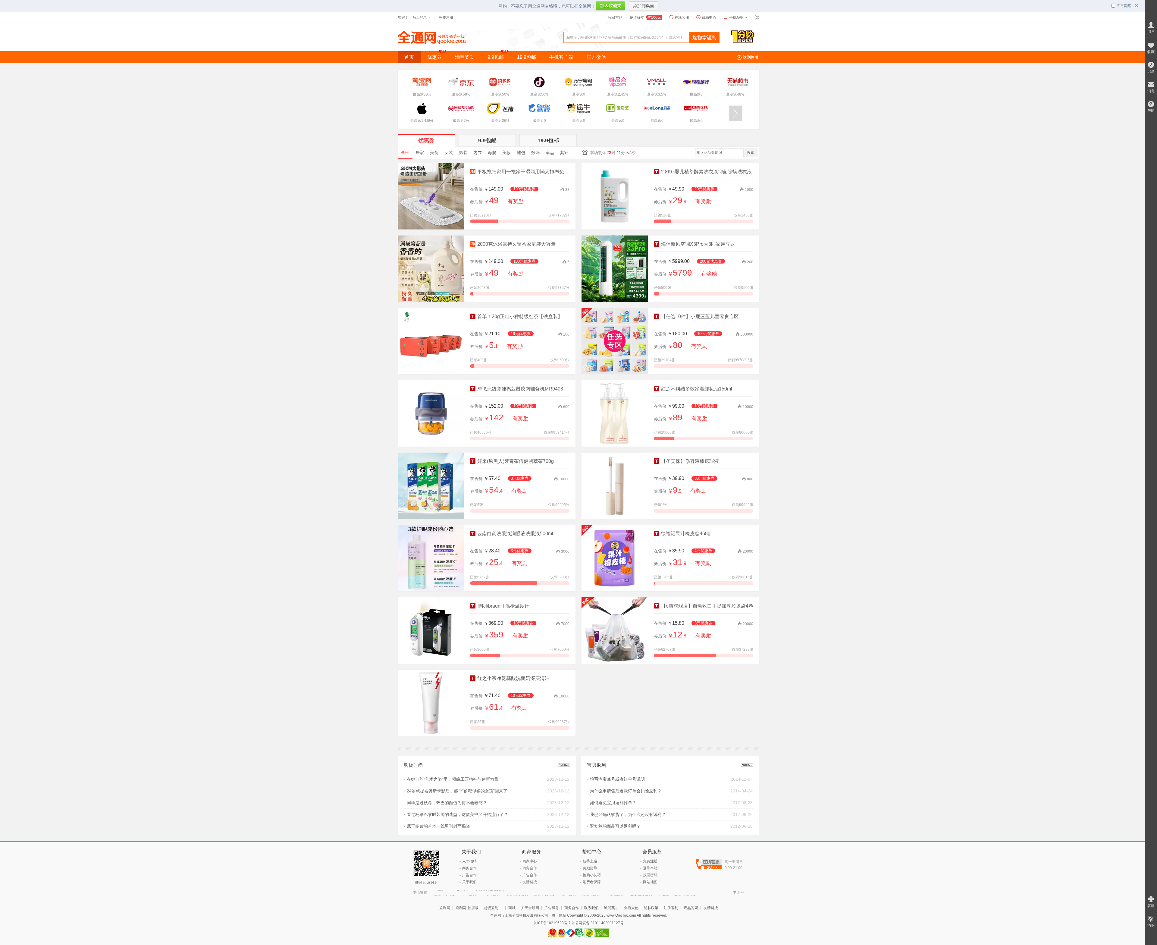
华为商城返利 (517, 892)
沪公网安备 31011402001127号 (598, 923)
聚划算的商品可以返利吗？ (615, 826)
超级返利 (491, 908)
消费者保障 (592, 882)
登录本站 (650, 868)
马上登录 (419, 17)
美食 (434, 152)
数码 (535, 152)
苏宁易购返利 (641, 892)
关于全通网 (530, 908)
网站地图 (650, 882)
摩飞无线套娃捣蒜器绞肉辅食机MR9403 (519, 388)
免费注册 (446, 17)
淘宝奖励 (464, 57)
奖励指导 (590, 868)
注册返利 (671, 908)
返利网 (444, 908)
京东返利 (469, 892)
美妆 (506, 152)
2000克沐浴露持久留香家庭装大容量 (516, 244)
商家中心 (529, 861)
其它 (564, 152)
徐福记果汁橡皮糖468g (685, 533)
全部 (405, 152)
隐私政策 (651, 908)
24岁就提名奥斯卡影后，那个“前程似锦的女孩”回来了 (457, 791)
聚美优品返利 (686, 892)
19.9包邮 (526, 57)
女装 (448, 152)
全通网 (663, 892)
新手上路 (590, 861)
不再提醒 (1124, 6)
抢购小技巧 (592, 875)
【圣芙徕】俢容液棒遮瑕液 (689, 461)
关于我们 (469, 882)
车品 (550, 152)
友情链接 (529, 882)
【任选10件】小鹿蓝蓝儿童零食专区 (699, 316)
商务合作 (469, 868)
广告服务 (551, 908)
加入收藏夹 (610, 6)
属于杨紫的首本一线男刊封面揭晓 (438, 826)
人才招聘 (469, 861)
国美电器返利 (545, 892)
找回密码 (650, 875)
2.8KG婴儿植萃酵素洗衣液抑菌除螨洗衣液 (706, 171)
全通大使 (631, 908)
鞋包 (521, 152)
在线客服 (682, 17)
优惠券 (434, 57)
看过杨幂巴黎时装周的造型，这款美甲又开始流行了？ (457, 814)
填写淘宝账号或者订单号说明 (617, 779)
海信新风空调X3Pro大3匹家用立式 (697, 244)
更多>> (564, 764)
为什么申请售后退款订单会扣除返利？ (626, 791)
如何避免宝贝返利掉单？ (613, 802)
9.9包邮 (496, 57)
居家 (419, 152)
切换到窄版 (756, 17)
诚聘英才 (611, 908)
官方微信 (596, 57)
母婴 (492, 152)
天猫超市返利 (445, 892)
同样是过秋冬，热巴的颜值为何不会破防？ (447, 802)
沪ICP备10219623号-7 (552, 923)
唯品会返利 (591, 892)
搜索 (750, 152)
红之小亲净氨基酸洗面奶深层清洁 (513, 678)
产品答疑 (691, 908)
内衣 (477, 152)
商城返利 (569, 892)
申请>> (738, 892)
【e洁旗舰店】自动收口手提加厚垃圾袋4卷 (706, 605)
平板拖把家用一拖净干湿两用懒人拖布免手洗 (525, 171)
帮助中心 (709, 17)
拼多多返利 (491, 892)
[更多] (735, 113)
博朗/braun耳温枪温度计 (502, 605)
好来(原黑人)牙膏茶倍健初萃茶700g (515, 461)
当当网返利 (615, 892)
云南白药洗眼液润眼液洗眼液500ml (514, 533)
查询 (704, 38)
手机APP (736, 17)
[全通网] (432, 42)
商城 (512, 908)
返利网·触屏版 (467, 908)
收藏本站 (615, 17)
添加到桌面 (644, 6)
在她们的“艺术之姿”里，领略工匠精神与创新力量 (452, 779)
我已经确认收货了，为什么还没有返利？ (628, 814)
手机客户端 (561, 57)
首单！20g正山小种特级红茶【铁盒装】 (519, 316)
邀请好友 (645, 17)
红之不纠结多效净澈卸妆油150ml (696, 388)
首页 (409, 57)
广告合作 (469, 875)
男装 (463, 152)
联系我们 (591, 908)
